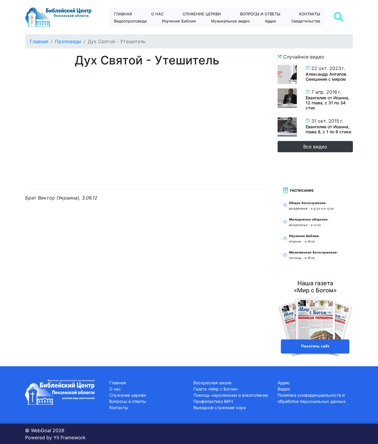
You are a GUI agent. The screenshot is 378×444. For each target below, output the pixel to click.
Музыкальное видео (230, 21)
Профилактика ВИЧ (213, 401)
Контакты (309, 14)
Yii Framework (69, 437)
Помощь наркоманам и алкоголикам (230, 395)
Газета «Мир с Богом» (215, 388)
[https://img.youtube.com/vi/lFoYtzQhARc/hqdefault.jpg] (287, 127)
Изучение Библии (179, 21)
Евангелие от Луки (184, 31)
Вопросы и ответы (127, 401)
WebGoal (41, 430)
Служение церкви (202, 14)
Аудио (270, 21)
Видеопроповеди (130, 21)
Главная (123, 14)
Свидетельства (305, 21)
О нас (157, 14)
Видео (284, 388)
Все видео (315, 147)
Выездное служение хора (219, 407)
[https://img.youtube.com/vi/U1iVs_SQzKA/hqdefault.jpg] (287, 74)
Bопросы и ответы (260, 14)
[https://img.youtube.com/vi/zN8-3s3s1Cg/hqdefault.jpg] (287, 98)
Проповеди (68, 41)
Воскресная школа (212, 382)
